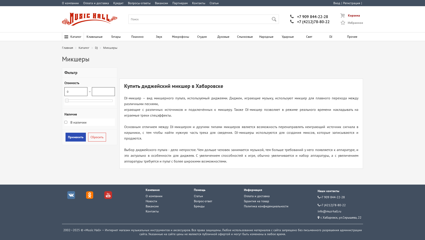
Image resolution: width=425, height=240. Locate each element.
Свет (309, 37)
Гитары (116, 37)
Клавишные (94, 37)
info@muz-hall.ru (329, 211)
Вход (336, 3)
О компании (70, 3)
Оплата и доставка (96, 3)
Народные (266, 37)
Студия (202, 37)
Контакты (198, 3)
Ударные (288, 37)
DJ (330, 37)
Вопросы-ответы (139, 3)
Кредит (118, 3)
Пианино (137, 37)
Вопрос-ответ (203, 201)
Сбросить (97, 137)
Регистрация (351, 3)
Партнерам (180, 3)
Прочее (352, 37)
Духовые (223, 37)
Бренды (199, 206)
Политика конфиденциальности (266, 206)
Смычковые (245, 37)
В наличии (78, 122)
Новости (151, 201)
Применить (75, 137)
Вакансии (161, 3)
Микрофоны (180, 37)
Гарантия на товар (256, 201)
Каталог (75, 37)
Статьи (214, 3)
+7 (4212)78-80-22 (310, 21)
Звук (159, 37)
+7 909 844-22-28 (309, 16)
